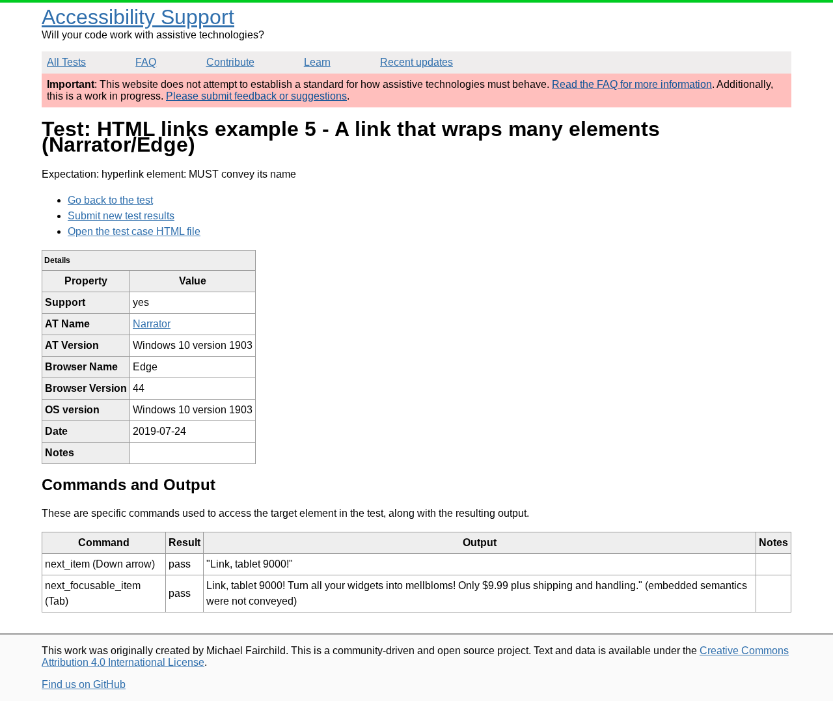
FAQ (145, 62)
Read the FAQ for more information (632, 84)
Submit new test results (121, 215)
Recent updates (416, 62)
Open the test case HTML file (134, 231)
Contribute (230, 62)
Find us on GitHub (84, 684)
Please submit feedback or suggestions (256, 96)
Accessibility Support (138, 17)
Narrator (152, 323)
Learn (317, 62)
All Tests (66, 62)
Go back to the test (110, 200)
